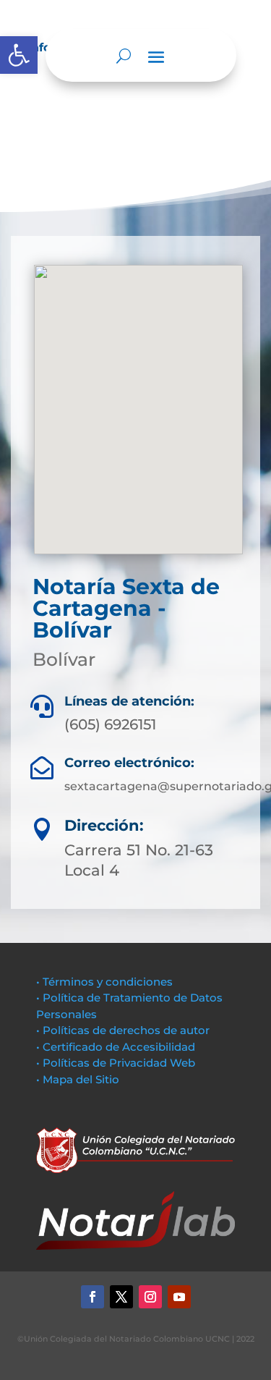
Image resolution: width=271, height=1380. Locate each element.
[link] (19, 55)
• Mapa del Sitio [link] (79, 1079)
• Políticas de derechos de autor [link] (123, 1030)
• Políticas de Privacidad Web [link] (115, 1063)
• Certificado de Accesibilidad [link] (115, 1047)
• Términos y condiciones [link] (104, 982)
